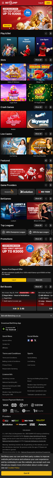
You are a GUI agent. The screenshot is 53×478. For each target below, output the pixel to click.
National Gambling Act (9, 382)
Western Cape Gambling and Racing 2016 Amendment (36, 386)
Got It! (26, 473)
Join (48, 3)
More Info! (7, 25)
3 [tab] (17, 28)
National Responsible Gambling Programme (35, 452)
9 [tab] (39, 28)
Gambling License (8, 378)
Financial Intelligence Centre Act (35, 441)
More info (39, 280)
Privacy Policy (7, 365)
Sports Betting (32, 358)
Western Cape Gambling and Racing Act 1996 (11, 393)
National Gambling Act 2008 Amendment (11, 387)
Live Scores (31, 365)
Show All (38, 60)
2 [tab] (13, 28)
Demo (13, 78)
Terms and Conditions (9, 358)
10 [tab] (43, 28)
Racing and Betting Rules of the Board (37, 380)
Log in (40, 3)
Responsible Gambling (10, 369)
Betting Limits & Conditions (11, 361)
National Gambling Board (10, 441)
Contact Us (5, 344)
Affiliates (5, 348)
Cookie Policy (13, 468)
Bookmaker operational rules (36, 391)
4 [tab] (20, 28)
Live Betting (31, 361)
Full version (26, 430)
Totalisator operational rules (36, 394)
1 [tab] (9, 28)
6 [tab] (28, 28)
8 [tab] (35, 28)
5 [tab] (24, 28)
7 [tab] (32, 28)
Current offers (7, 340)
